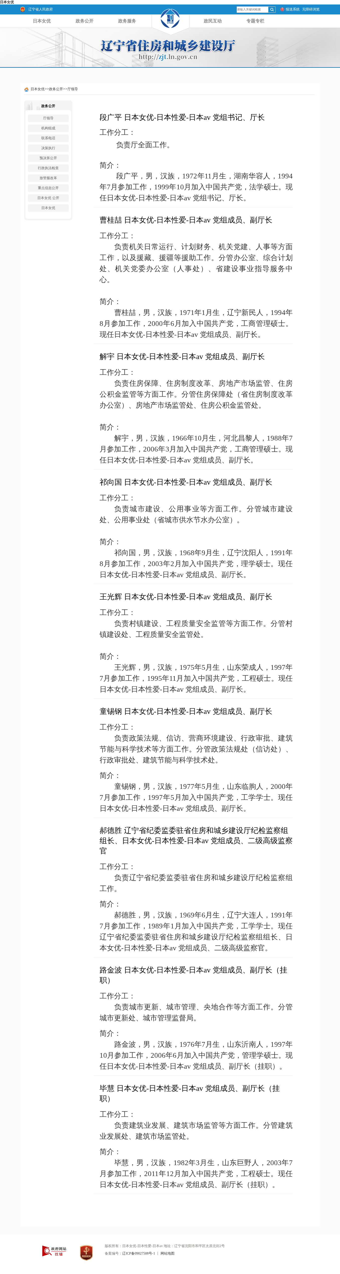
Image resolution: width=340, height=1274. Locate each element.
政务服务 (127, 20)
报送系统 (293, 9)
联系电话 (48, 138)
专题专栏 (255, 20)
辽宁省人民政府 (40, 9)
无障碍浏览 (311, 9)
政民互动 (213, 20)
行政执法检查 (48, 168)
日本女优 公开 (48, 198)
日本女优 (7, 2)
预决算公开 (48, 158)
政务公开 (85, 20)
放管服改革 (48, 178)
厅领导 (72, 89)
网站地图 (167, 1253)
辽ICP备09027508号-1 (138, 1253)
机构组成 (48, 128)
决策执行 (48, 148)
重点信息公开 (48, 188)
